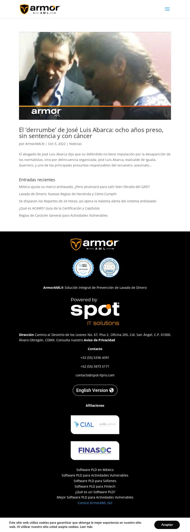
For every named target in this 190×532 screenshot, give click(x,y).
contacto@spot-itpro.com (95, 375)
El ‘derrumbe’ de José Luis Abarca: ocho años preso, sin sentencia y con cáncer (91, 133)
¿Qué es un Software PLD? (95, 492)
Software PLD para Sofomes (95, 481)
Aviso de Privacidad (99, 340)
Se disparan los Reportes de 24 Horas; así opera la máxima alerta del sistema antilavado (87, 201)
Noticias (75, 143)
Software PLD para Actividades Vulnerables (95, 475)
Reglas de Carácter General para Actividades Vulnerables (63, 215)
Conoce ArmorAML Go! (95, 503)
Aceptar (167, 525)
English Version (92, 390)
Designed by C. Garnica (95, 515)
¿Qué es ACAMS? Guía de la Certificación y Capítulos (59, 208)
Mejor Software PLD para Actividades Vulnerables (95, 497)
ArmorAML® (34, 143)
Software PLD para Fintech (95, 486)
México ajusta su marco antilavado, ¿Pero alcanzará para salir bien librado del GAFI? (84, 187)
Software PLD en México (95, 469)
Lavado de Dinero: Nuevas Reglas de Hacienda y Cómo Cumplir (68, 194)
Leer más (86, 527)
